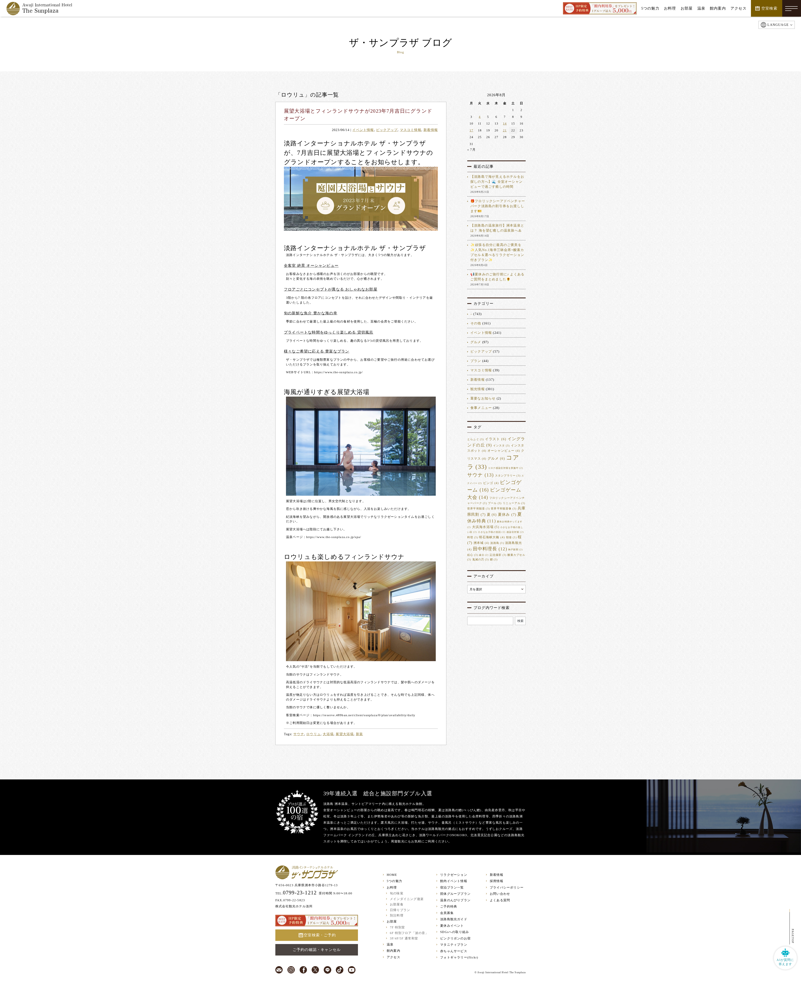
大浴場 (328, 734)
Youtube (351, 970)
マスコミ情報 (410, 130)
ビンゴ (491, 483)
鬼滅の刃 (480, 559)
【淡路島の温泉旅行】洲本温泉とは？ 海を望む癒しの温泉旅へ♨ (497, 228)
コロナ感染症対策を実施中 (505, 468)
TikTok (339, 970)
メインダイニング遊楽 (407, 899)
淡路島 (497, 543)
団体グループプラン (455, 893)
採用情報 (496, 881)
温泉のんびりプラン (455, 900)
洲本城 (481, 543)
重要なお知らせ (482, 398)
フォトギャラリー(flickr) (459, 957)
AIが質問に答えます (785, 962)
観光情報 (477, 389)
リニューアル (514, 503)
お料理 (392, 887)
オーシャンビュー (503, 450)
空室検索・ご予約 (320, 935)
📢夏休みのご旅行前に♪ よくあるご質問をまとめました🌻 (497, 276)
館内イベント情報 (453, 881)
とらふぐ (475, 439)
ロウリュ (313, 734)
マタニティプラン (453, 944)
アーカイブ (484, 576)
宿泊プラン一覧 (452, 887)
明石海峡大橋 (492, 537)
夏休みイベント (452, 925)
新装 (359, 734)
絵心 (472, 554)
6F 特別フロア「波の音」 (409, 933)
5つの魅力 (394, 881)
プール (494, 503)
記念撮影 (498, 554)
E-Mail (279, 970)
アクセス (393, 957)
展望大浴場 (345, 734)
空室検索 (769, 8)
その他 (475, 323)
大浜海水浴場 (485, 527)
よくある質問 (500, 900)
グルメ (475, 342)
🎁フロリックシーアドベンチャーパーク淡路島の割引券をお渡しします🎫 (497, 206)
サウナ (298, 734)
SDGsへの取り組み (454, 932)
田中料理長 (490, 548)
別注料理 (396, 915)
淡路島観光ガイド (453, 919)
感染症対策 (515, 532)
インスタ (501, 445)
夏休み (507, 514)
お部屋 (392, 921)
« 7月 (471, 149)
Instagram (291, 970)
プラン (475, 361)
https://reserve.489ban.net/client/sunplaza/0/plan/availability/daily (364, 715)
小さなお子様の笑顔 (491, 532)
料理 (472, 537)
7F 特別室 (397, 927)
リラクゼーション (453, 874)
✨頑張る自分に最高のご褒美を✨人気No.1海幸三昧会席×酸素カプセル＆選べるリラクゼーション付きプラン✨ (497, 252)
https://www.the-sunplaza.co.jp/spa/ (333, 537)
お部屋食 (396, 904)
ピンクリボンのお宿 (455, 938)
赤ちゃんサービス (453, 951)
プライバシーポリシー (507, 887)
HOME (392, 874)
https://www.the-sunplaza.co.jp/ (338, 372)
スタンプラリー (507, 475)
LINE (327, 970)
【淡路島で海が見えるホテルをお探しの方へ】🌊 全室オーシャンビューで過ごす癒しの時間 (497, 181)
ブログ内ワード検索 (492, 608)
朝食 (511, 537)
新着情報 (430, 130)
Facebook (303, 970)
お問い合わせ (500, 893)
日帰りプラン (400, 910)
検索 (520, 621)
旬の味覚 (396, 893)
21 (505, 130)
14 (505, 123)
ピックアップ (387, 130)
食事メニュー (481, 408)
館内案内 (393, 950)
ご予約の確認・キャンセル (317, 950)
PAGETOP (792, 936)
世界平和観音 (478, 508)
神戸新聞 (515, 549)
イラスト (495, 439)
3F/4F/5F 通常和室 (404, 938)
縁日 (484, 555)
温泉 (390, 944)
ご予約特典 (448, 906)
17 (471, 130)
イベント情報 (363, 130)
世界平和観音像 (503, 508)
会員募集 (447, 913)
